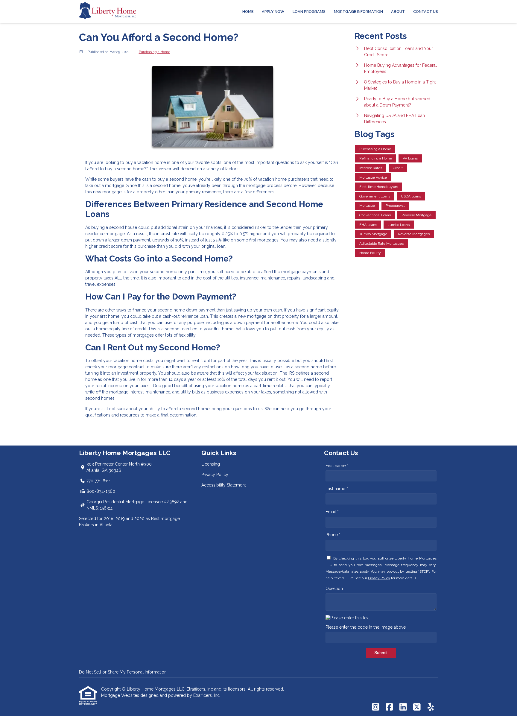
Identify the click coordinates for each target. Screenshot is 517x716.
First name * (337, 465)
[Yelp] (430, 707)
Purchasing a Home (154, 52)
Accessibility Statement (223, 485)
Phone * (333, 534)
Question (334, 588)
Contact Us (425, 11)
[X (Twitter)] (417, 707)
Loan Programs (309, 11)
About (398, 11)
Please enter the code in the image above (366, 627)
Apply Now (273, 11)
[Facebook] (389, 707)
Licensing (210, 464)
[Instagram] (375, 707)
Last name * (337, 488)
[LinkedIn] (403, 707)
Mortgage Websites (120, 695)
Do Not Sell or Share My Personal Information (123, 672)
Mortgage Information (358, 11)
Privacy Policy (214, 474)
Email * (332, 511)
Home (247, 11)
